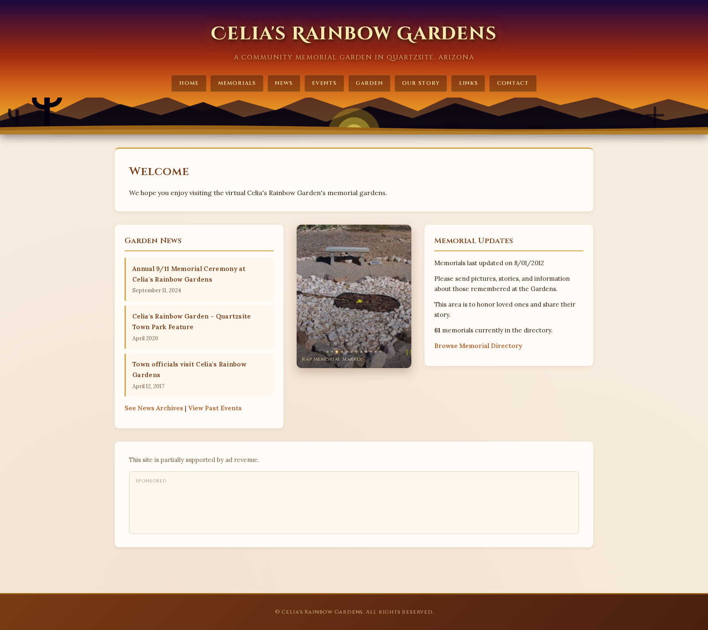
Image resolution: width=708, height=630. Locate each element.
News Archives (154, 408)
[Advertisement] (285, 506)
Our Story (420, 83)
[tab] (327, 351)
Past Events (215, 408)
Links (468, 83)
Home (189, 83)
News (284, 83)
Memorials (237, 83)
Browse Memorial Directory (478, 346)
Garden (369, 83)
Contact (513, 83)
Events (324, 83)
